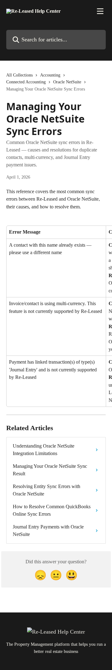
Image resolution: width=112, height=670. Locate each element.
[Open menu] (100, 11)
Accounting (50, 75)
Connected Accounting (26, 82)
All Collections (19, 75)
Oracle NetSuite (67, 82)
